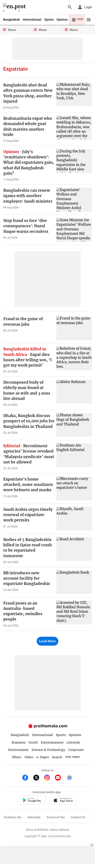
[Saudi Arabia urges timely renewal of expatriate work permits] (74, 519)
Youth (33, 742)
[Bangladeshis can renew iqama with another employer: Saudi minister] (74, 200)
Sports (49, 19)
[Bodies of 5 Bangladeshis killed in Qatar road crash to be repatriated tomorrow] (74, 549)
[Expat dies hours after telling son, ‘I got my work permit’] (74, 358)
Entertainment (52, 742)
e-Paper (42, 757)
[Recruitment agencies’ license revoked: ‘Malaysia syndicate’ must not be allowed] (74, 455)
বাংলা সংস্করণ (72, 757)
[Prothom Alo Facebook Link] (27, 778)
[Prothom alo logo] (47, 727)
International (32, 19)
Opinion (62, 19)
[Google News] (69, 778)
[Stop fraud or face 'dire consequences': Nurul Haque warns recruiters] (74, 230)
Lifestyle (73, 742)
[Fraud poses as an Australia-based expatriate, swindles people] (74, 612)
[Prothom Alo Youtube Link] (59, 778)
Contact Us (78, 817)
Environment (18, 750)
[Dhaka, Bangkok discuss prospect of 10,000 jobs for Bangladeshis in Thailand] (74, 425)
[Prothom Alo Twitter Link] (38, 778)
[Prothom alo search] (69, 7)
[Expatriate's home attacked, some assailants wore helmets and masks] (74, 488)
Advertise (33, 817)
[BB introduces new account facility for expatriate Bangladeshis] (74, 582)
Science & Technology (48, 750)
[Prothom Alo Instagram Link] (49, 778)
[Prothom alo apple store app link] (63, 800)
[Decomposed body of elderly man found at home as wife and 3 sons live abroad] (74, 391)
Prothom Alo (12, 817)
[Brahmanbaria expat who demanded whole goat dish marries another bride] (74, 128)
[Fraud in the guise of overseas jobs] (74, 328)
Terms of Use (56, 817)
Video (29, 757)
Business (18, 742)
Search (57, 757)
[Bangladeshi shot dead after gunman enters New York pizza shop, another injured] (74, 94)
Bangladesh (11, 19)
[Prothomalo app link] (31, 800)
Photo (16, 757)
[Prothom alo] (15, 7)
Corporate (76, 750)
